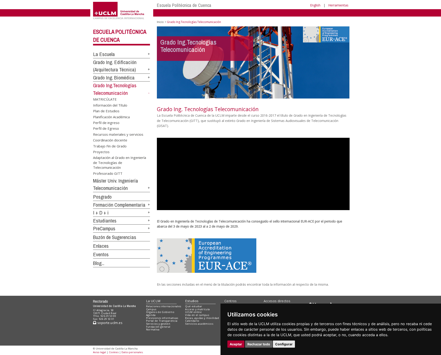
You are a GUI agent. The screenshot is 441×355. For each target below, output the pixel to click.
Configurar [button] (284, 344)
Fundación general (158, 326)
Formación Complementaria (119, 204)
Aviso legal (99, 352)
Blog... (98, 263)
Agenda (151, 315)
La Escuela (104, 54)
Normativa (153, 329)
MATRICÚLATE (105, 99)
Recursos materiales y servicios (118, 134)
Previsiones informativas (162, 318)
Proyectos (101, 151)
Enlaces (101, 245)
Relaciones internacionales (163, 306)
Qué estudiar (193, 306)
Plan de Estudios (106, 111)
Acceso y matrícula (197, 309)
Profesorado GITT (107, 173)
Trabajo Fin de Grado (110, 146)
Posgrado (102, 196)
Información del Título (110, 105)
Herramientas (338, 5)
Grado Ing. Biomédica (114, 77)
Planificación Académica (111, 116)
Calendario (192, 320)
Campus (151, 309)
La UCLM (153, 301)
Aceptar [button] (236, 344)
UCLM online (193, 312)
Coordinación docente (110, 140)
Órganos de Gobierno (160, 312)
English (315, 5)
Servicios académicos (199, 323)
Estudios (191, 301)
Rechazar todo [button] (258, 344)
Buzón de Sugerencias (114, 237)
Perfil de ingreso (106, 122)
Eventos (101, 254)
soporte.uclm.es (109, 323)
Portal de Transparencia (162, 320)
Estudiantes (104, 220)
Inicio (160, 22)
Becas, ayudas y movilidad (202, 318)
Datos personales (132, 352)
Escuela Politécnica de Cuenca (184, 5)
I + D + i (101, 212)
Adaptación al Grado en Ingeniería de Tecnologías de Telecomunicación (119, 162)
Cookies (114, 352)
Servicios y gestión (158, 323)
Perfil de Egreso (106, 128)
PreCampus (104, 228)
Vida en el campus (197, 315)
